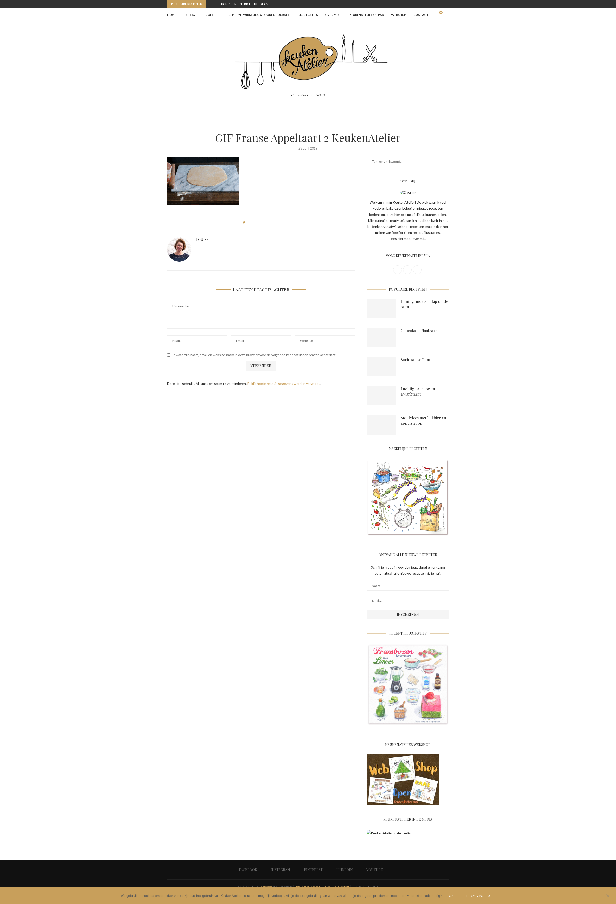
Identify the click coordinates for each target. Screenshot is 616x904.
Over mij (332, 15)
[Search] (446, 15)
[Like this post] (247, 222)
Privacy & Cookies (323, 887)
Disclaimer (302, 887)
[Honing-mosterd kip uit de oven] (381, 308)
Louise (202, 239)
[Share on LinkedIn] (266, 222)
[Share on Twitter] (257, 222)
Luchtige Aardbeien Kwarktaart (418, 391)
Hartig (189, 15)
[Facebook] (425, 4)
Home (171, 15)
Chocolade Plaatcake (419, 330)
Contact (421, 15)
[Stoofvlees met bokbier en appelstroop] (381, 425)
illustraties (308, 15)
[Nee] (607, 896)
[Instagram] (431, 4)
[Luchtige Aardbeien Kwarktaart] (381, 395)
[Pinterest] (436, 4)
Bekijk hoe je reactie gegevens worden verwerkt (283, 383)
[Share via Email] (275, 222)
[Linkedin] (442, 4)
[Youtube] (447, 4)
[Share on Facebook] (252, 222)
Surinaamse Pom (415, 359)
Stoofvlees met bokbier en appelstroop (423, 420)
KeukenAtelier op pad (366, 15)
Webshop (398, 15)
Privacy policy (478, 895)
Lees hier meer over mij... (408, 239)
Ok (451, 895)
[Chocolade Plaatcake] (381, 337)
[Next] (216, 4)
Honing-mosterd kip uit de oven (246, 4)
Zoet (210, 15)
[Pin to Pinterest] (262, 222)
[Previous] (210, 4)
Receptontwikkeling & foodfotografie (257, 15)
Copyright (265, 887)
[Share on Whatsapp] (271, 222)
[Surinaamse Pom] (381, 366)
